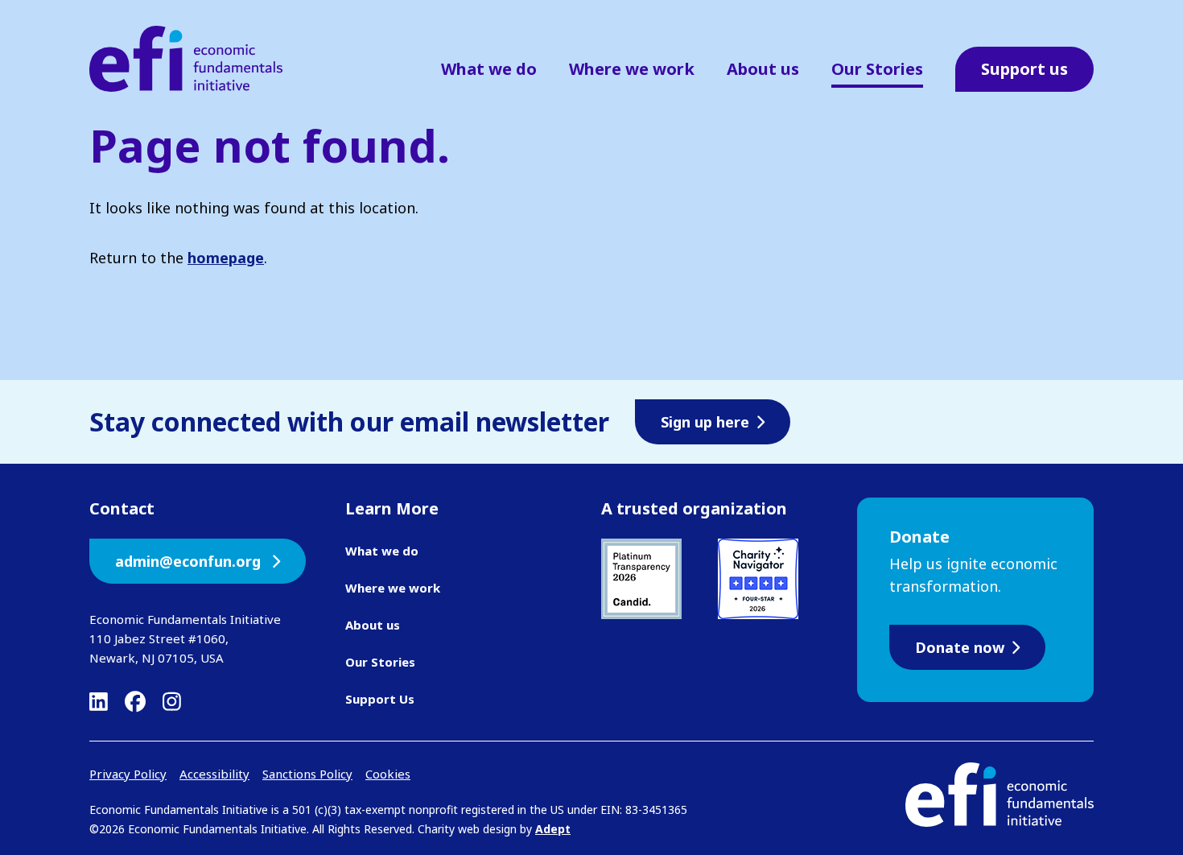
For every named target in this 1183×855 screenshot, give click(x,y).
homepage (226, 257)
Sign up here (705, 422)
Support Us (379, 699)
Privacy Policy (128, 774)
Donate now (959, 647)
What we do (489, 69)
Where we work (632, 69)
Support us (1024, 69)
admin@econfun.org (190, 561)
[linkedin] (98, 701)
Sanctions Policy (307, 774)
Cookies (387, 774)
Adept (553, 828)
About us (763, 69)
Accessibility (214, 774)
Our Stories (877, 69)
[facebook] (135, 701)
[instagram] (172, 701)
